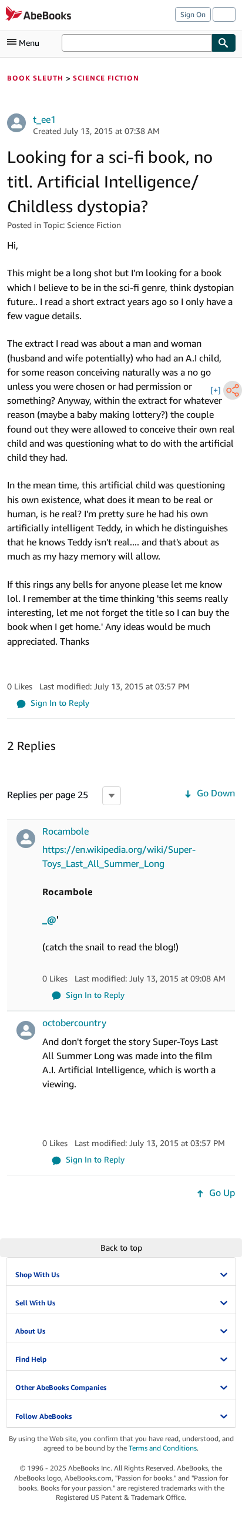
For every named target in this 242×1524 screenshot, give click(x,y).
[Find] (224, 43)
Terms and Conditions (163, 1447)
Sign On (193, 14)
